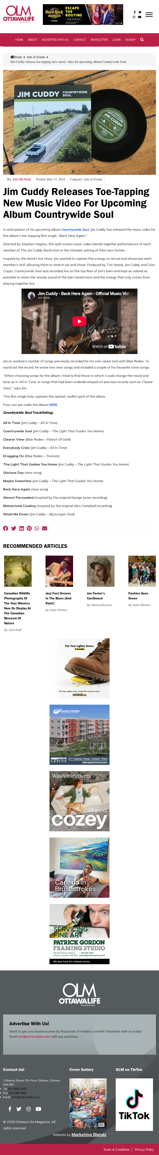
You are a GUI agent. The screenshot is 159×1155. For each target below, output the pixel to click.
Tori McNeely (22, 179)
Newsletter (99, 39)
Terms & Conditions (116, 1149)
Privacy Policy (144, 1149)
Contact (79, 39)
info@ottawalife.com (34, 1037)
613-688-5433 (17, 1089)
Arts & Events (36, 57)
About (32, 39)
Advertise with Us (55, 39)
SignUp (130, 39)
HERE (53, 405)
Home (19, 39)
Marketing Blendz (88, 1134)
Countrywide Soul (75, 229)
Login (117, 39)
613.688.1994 (17, 1093)
